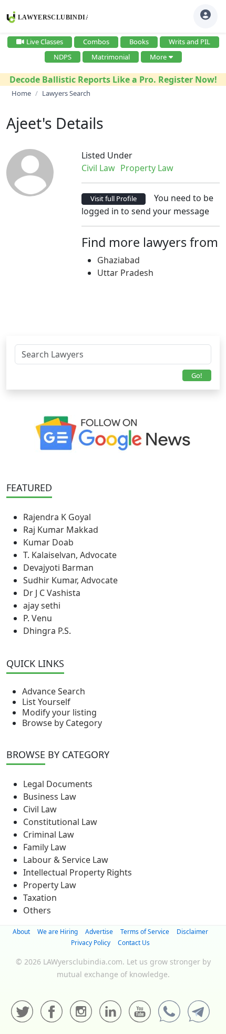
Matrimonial (110, 57)
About (21, 931)
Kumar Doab (48, 542)
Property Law (49, 885)
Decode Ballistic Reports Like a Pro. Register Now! (113, 79)
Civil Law (40, 809)
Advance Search (53, 691)
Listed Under (106, 155)
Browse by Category (62, 723)
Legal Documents (58, 784)
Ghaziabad (118, 260)
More (158, 57)
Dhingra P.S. (47, 631)
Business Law (49, 796)
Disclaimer (192, 931)
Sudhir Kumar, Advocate (70, 580)
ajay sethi (41, 605)
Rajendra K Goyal (57, 517)
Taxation (40, 897)
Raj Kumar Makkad (60, 529)
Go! (196, 375)
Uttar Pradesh (125, 273)
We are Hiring (57, 931)
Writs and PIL (189, 41)
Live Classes (44, 41)
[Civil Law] (180, 168)
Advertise (99, 931)
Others (37, 910)
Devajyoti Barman (58, 567)
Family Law (44, 847)
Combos (96, 41)
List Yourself (46, 702)
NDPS (62, 57)
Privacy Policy (90, 942)
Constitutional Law (60, 822)
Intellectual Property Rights (77, 872)
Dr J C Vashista (51, 593)
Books (139, 41)
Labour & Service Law (65, 860)
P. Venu (37, 618)
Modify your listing (59, 712)
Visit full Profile (113, 198)
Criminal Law (48, 834)
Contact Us (134, 942)
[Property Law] (182, 168)
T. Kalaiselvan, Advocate (70, 555)
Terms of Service (144, 931)
